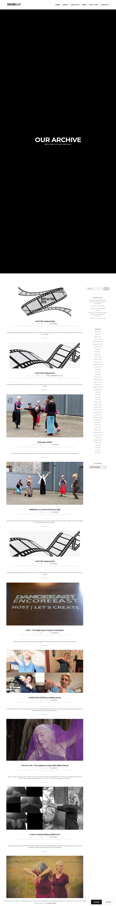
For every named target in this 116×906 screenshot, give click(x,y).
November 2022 (97, 412)
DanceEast (41, 326)
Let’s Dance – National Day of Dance (98, 309)
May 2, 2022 (35, 768)
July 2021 (97, 445)
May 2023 (98, 397)
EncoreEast (49, 326)
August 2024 (97, 367)
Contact (105, 5)
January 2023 (98, 407)
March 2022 (97, 430)
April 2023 (98, 399)
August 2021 (97, 442)
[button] (45, 338)
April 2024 (98, 374)
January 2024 (98, 382)
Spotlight (45, 324)
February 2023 (98, 404)
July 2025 (98, 349)
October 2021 (97, 437)
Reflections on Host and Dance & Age (44, 509)
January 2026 (98, 339)
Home (57, 5)
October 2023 (98, 384)
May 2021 (97, 450)
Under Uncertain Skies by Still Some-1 (45, 834)
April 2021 (97, 452)
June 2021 (98, 447)
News (84, 5)
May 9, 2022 (35, 564)
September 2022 (98, 417)
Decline (108, 902)
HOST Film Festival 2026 (45, 321)
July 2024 (98, 369)
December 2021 (97, 432)
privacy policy (51, 903)
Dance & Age (45, 445)
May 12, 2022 (34, 512)
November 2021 (97, 435)
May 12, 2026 (36, 324)
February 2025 (98, 359)
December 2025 (97, 341)
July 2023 (98, 392)
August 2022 (97, 420)
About (65, 5)
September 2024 (98, 364)
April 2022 (98, 427)
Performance (65, 326)
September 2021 (97, 440)
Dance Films (34, 326)
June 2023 (98, 394)
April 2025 (98, 354)
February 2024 (98, 379)
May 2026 (98, 334)
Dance (27, 326)
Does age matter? (44, 442)
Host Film (93, 5)
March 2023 (97, 402)
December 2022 (97, 410)
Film (51, 702)
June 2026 (98, 331)
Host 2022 (57, 326)
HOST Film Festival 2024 (45, 373)
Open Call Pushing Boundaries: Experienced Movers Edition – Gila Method (97, 301)
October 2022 (98, 415)
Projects (75, 5)
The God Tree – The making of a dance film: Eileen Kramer (45, 765)
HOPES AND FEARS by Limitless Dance (45, 697)
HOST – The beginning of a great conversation (45, 630)
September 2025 (98, 344)
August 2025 (97, 346)
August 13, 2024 (31, 376)
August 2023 (97, 389)
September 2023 (97, 387)
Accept (96, 902)
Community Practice (17, 326)
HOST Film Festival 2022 (45, 561)
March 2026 (97, 336)
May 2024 (98, 372)
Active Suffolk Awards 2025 (97, 318)
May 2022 (98, 425)
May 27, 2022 (34, 445)
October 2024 (98, 362)
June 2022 (98, 422)
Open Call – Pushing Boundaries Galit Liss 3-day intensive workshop (98, 314)
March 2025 (97, 357)
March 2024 (97, 377)
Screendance (74, 326)
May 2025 (98, 352)
